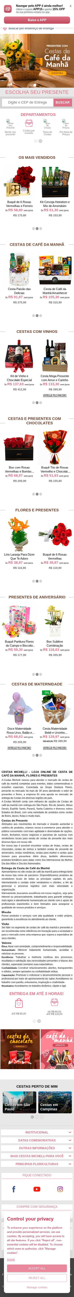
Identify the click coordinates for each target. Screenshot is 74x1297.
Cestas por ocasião (29, 131)
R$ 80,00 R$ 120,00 (54, 1013)
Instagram (60, 1189)
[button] (34, 85)
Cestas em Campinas (49, 1107)
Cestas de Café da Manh (37, 244)
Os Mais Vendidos (37, 157)
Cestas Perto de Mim (37, 1086)
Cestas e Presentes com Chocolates (34, 421)
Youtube (37, 1189)
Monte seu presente (10, 133)
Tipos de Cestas (47, 133)
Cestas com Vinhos (37, 331)
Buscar (63, 102)
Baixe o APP (37, 20)
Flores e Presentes (37, 510)
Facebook (13, 1189)
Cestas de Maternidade (37, 684)
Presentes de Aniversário (37, 597)
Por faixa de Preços (66, 133)
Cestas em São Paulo (17, 1107)
